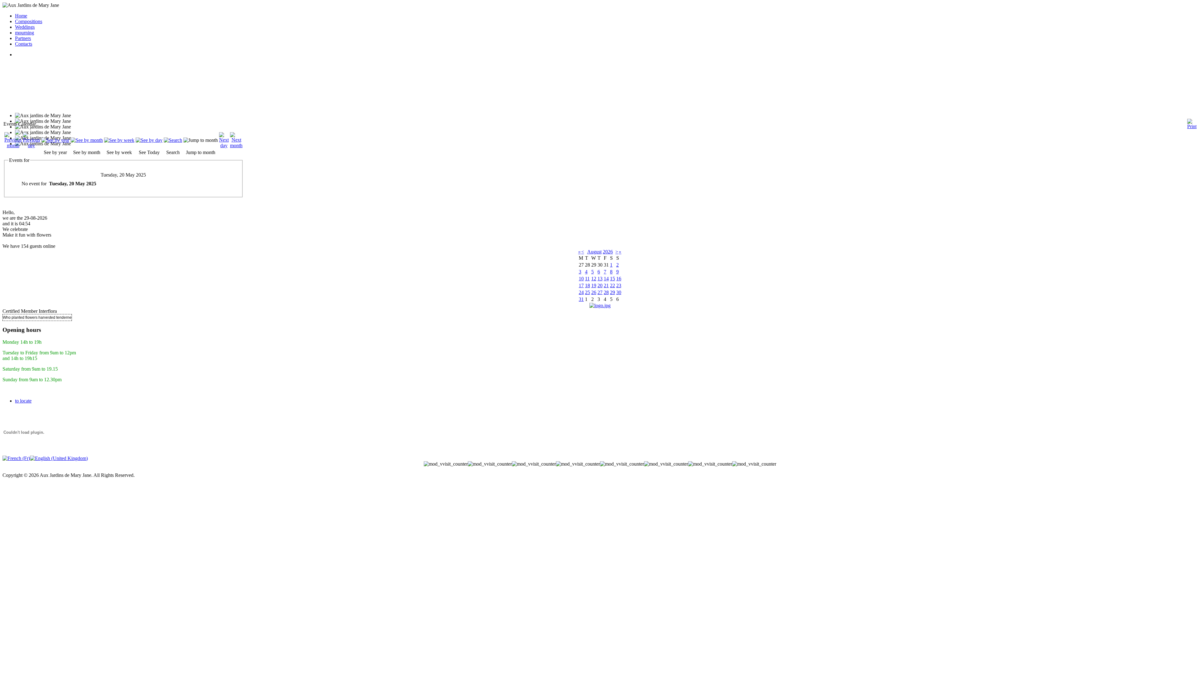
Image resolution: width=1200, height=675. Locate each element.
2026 (608, 251)
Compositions (28, 21)
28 (606, 292)
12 (593, 278)
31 (581, 299)
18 (587, 285)
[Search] (173, 140)
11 (587, 278)
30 (618, 292)
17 (581, 285)
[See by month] (87, 140)
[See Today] (149, 140)
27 (600, 292)
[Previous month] (13, 145)
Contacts (23, 44)
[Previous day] (31, 145)
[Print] (1192, 121)
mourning (24, 32)
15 (612, 278)
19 (593, 285)
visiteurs (600, 469)
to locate (23, 400)
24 (581, 292)
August (594, 251)
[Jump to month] (200, 140)
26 (593, 292)
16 (618, 278)
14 (606, 278)
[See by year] (55, 140)
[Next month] (236, 145)
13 (600, 278)
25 (587, 292)
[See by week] (119, 140)
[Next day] (224, 145)
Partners (23, 38)
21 (606, 285)
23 (618, 285)
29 (612, 292)
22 (612, 285)
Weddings (25, 27)
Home (21, 15)
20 (600, 285)
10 (581, 278)
